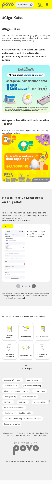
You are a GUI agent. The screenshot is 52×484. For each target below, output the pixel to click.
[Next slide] (34, 286)
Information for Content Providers (16, 391)
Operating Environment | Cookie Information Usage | (22, 418)
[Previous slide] (18, 286)
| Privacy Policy (39, 391)
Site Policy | (8, 402)
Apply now (23, 4)
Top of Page (26, 368)
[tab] (22, 286)
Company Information (12, 424)
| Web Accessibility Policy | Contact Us (17, 413)
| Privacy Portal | (10, 397)
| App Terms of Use (10, 386)
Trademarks (22, 402)
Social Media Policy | (29, 397)
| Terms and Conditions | (32, 386)
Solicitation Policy (40, 402)
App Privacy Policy (34, 380)
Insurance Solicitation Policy (14, 407)
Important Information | (12, 380)
